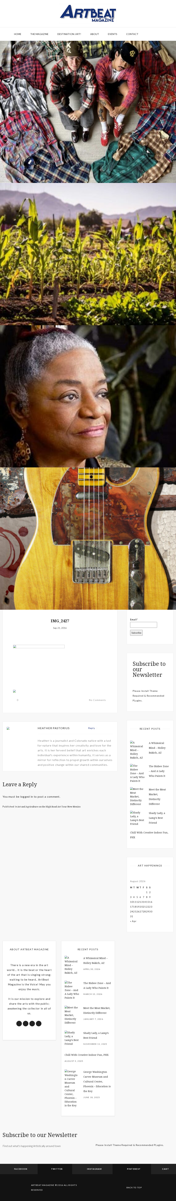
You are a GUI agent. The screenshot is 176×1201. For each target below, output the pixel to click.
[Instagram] (111, 728)
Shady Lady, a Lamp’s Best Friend (157, 818)
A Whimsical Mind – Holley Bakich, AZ (157, 748)
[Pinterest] (108, 728)
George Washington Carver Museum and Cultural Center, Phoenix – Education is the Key (97, 1082)
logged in (26, 796)
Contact (132, 34)
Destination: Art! (69, 34)
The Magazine (39, 34)
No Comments (97, 700)
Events (112, 34)
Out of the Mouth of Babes (88, 447)
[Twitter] (104, 728)
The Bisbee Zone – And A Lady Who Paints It (159, 771)
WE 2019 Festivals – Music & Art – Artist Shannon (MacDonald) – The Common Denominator (88, 588)
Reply (91, 728)
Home (17, 34)
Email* (134, 619)
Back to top (134, 1187)
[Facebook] (100, 728)
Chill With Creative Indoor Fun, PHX (86, 1055)
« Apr (133, 921)
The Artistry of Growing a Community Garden (88, 305)
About (94, 34)
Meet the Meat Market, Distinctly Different (88, 163)
